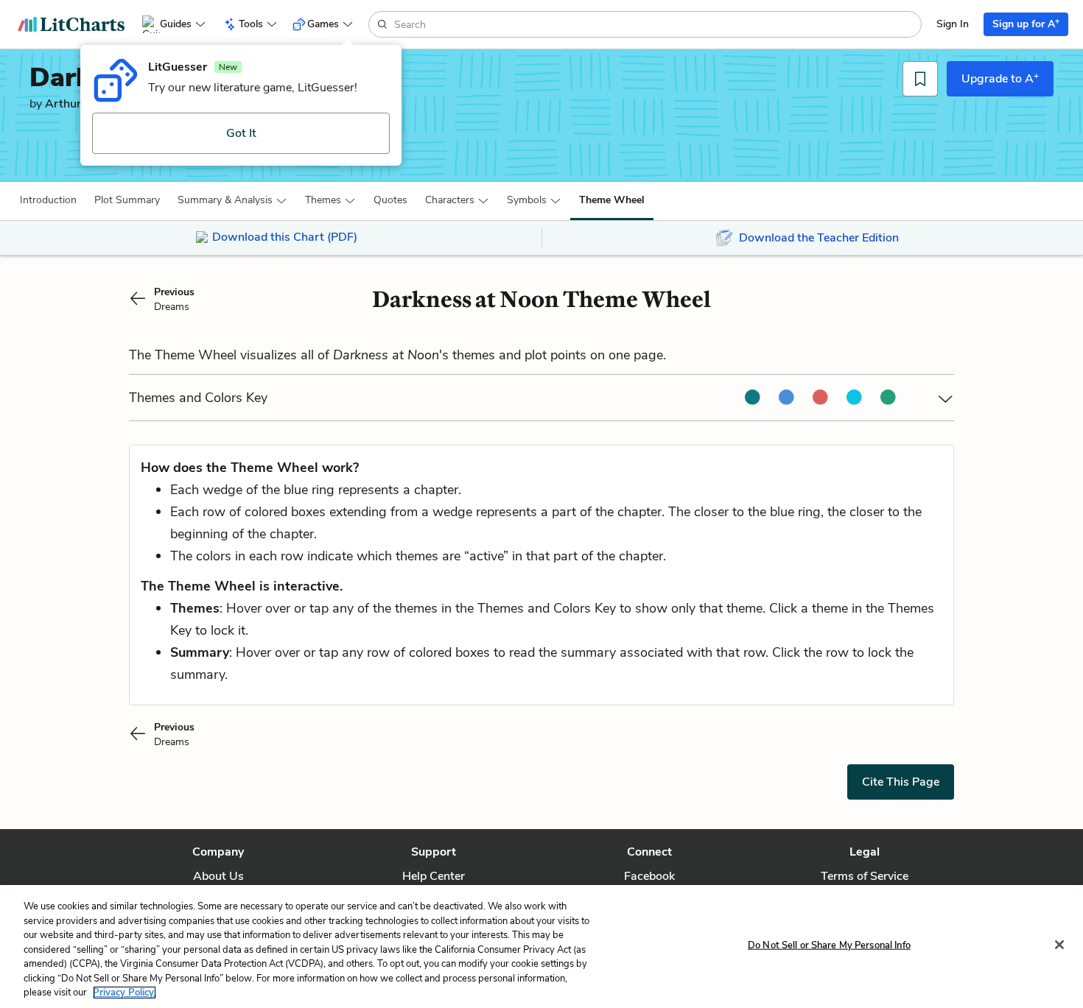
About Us (218, 876)
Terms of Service (864, 876)
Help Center (433, 876)
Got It (241, 133)
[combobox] (656, 24)
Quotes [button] (390, 200)
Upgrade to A (1000, 78)
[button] (48, 200)
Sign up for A (1025, 23)
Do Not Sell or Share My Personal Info (829, 944)
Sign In (952, 24)
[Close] (1059, 944)
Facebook (649, 876)
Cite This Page (900, 782)
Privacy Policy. (124, 992)
